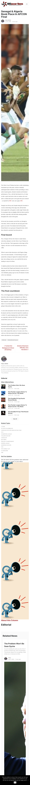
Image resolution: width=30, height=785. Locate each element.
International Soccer (13, 340)
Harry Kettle (8, 20)
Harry (9, 657)
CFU (2, 432)
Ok (15, 782)
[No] (28, 780)
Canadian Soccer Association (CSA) (11, 430)
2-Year (3, 426)
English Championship (7, 441)
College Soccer (5, 435)
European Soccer (6, 445)
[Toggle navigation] (27, 4)
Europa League (5, 443)
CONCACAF (4, 437)
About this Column (9, 620)
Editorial (4, 340)
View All (15, 419)
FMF (2, 452)
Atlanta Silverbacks (7, 428)
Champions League (6, 434)
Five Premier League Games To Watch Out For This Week (17, 392)
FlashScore (4, 450)
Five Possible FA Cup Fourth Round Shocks (16, 399)
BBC (10, 200)
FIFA (2, 447)
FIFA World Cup (5, 448)
